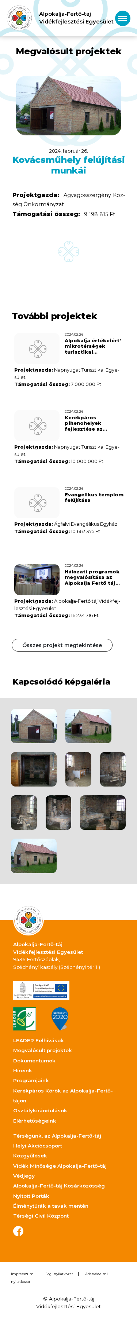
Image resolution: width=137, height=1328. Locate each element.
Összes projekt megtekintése (62, 645)
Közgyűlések (30, 1156)
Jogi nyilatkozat (59, 1274)
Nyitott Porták (31, 1196)
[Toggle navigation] (122, 18)
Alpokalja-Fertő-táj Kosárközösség (59, 1186)
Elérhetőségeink (34, 1121)
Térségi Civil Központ (41, 1216)
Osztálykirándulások (40, 1110)
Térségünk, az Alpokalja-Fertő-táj (57, 1136)
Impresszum (22, 1274)
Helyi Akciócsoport (37, 1146)
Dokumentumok (34, 1061)
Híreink (22, 1070)
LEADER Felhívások (38, 1040)
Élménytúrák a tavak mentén (50, 1206)
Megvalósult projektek (42, 1050)
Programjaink (31, 1080)
